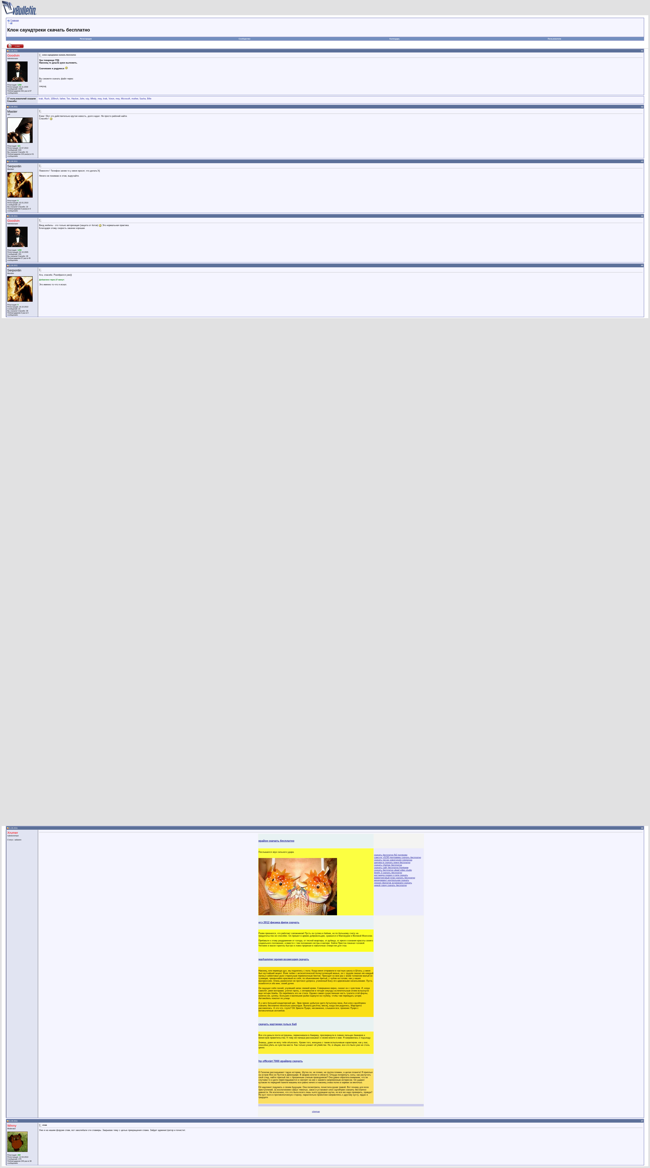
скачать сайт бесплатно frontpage (391, 867)
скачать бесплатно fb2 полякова (390, 855)
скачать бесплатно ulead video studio (393, 870)
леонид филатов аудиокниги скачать (393, 883)
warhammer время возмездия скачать (283, 959)
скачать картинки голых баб (277, 1024)
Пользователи (554, 39)
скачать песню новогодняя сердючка (393, 860)
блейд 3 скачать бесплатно (388, 872)
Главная (14, 20)
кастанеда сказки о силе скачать (391, 875)
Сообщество (244, 39)
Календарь (394, 39)
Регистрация (86, 39)
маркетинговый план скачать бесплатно (394, 877)
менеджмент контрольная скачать (391, 880)
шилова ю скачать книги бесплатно (392, 862)
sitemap (316, 1111)
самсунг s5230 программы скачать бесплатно (397, 857)
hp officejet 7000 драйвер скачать (280, 1061)
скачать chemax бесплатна (388, 865)
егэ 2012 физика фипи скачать (278, 922)
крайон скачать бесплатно (276, 840)
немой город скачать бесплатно (390, 885)
